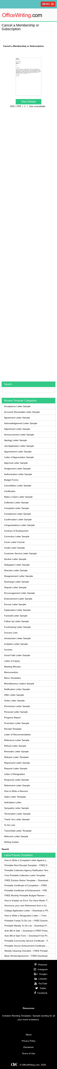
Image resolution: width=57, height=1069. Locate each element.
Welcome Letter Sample (16, 836)
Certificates (9, 491)
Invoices (8, 649)
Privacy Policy (28, 1041)
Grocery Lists (10, 632)
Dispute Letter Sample (15, 587)
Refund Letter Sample (15, 746)
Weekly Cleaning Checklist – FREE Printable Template (27, 951)
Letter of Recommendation (17, 734)
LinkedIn (42, 979)
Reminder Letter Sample (16, 751)
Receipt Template (13, 729)
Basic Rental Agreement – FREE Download (26, 956)
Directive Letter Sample (16, 570)
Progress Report (12, 717)
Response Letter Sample (16, 780)
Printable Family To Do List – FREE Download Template (27, 920)
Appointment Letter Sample (18, 451)
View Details (28, 101)
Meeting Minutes (12, 666)
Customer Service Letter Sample (20, 553)
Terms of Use (28, 1053)
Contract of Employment (16, 531)
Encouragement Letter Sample (19, 593)
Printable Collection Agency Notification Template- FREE (27, 870)
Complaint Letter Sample (16, 508)
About (29, 1034)
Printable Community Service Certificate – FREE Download (27, 940)
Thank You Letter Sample (17, 819)
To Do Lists (9, 825)
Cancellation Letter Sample (17, 485)
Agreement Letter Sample (17, 417)
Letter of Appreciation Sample (19, 457)
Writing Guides (11, 842)
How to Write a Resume (16, 791)
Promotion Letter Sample (16, 723)
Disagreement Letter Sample (18, 576)
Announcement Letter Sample (19, 434)
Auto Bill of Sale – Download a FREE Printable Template (27, 930)
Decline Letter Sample (15, 559)
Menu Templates (12, 678)
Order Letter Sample (14, 700)
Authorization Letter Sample (18, 474)
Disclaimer (28, 1047)
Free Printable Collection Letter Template (24, 875)
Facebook (42, 993)
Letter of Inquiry (12, 661)
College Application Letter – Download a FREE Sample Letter (27, 910)
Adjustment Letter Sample (17, 429)
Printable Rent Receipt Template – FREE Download (27, 865)
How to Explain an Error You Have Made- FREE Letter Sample (27, 900)
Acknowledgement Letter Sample (20, 423)
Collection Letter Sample (16, 502)
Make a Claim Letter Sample (18, 497)
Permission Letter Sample (17, 706)
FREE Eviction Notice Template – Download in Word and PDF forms (27, 880)
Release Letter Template (16, 757)
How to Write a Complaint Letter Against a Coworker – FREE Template (27, 860)
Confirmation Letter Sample (18, 519)
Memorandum (11, 672)
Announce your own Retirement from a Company (27, 905)
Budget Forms (11, 480)
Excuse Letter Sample (15, 604)
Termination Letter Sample (17, 813)
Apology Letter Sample (15, 440)
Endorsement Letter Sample (18, 598)
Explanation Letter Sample (17, 610)
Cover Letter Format (14, 542)
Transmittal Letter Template (18, 830)
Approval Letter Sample (16, 463)
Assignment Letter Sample (17, 468)
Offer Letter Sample (14, 695)
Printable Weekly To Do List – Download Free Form (27, 925)
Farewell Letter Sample (15, 615)
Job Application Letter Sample (19, 446)
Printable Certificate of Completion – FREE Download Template (27, 885)
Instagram (43, 969)
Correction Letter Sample (16, 536)
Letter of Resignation (14, 774)
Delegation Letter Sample (17, 565)
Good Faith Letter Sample (17, 655)
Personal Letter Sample (16, 712)
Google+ (43, 974)
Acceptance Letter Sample (17, 406)
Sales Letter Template (15, 797)
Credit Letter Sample (14, 548)
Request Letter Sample (15, 768)
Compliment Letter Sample (17, 514)
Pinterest (42, 964)
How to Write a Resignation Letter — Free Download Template (27, 915)
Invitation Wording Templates (16, 1015)
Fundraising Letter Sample (17, 627)
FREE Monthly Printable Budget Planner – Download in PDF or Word (27, 895)
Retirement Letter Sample (17, 785)
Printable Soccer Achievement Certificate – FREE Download (27, 946)
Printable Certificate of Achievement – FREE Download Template (27, 890)
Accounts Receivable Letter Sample (22, 412)
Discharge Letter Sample (16, 581)
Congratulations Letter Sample (19, 525)
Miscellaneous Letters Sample (19, 683)
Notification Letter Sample (17, 689)
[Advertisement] (29, 37)
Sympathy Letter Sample (16, 808)
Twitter (43, 988)
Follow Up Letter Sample (16, 621)
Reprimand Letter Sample (17, 763)
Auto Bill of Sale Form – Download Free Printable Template (27, 935)
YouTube (42, 983)
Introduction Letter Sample (17, 638)
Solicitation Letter (12, 802)
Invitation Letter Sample (16, 644)
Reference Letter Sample (16, 740)
